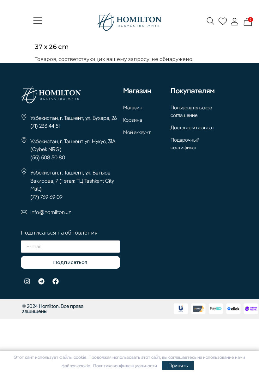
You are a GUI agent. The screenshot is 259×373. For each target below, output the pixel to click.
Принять (178, 365)
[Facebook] (55, 281)
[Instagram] (27, 281)
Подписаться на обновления (59, 233)
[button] (38, 21)
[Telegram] (41, 281)
